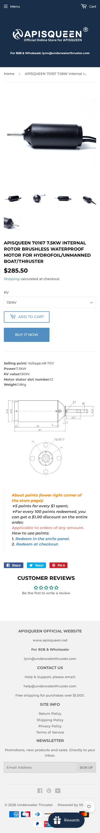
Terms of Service (50, 732)
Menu (15, 6)
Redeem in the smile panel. (42, 539)
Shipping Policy (50, 720)
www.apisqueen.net (50, 640)
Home (9, 74)
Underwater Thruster (35, 805)
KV (6, 292)
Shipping (11, 279)
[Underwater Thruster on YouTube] (58, 791)
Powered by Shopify (75, 805)
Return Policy (50, 713)
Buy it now (26, 334)
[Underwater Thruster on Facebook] (40, 791)
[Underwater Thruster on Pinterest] (49, 791)
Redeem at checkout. (37, 544)
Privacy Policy (50, 726)
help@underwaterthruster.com (50, 686)
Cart (92, 6)
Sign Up (86, 767)
